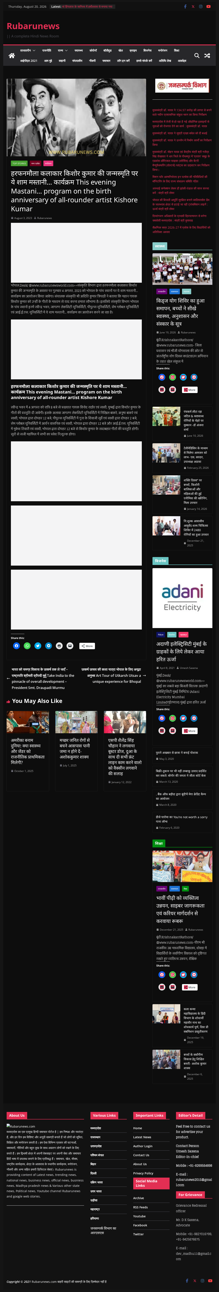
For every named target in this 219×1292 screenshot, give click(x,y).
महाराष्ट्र (183, 634)
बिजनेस (147, 50)
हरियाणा (94, 1218)
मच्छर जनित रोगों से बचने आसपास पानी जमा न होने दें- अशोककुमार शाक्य (75, 748)
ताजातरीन (25, 50)
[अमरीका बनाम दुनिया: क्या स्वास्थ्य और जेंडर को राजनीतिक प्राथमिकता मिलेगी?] (28, 714)
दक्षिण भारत (96, 1182)
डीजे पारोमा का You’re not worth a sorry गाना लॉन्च (181, 819)
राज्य (60, 50)
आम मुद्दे (48, 61)
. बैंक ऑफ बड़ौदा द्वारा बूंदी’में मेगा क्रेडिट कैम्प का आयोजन (181, 796)
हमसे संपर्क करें (144, 61)
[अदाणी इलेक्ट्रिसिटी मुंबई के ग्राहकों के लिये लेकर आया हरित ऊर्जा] (182, 598)
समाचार (106, 61)
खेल (120, 50)
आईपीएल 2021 (28, 61)
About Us (140, 1164)
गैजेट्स (160, 634)
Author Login (142, 1146)
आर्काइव (182, 61)
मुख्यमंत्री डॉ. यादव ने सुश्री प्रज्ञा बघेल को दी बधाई (179, 133)
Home (137, 1128)
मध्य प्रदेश (35, 163)
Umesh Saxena (189, 668)
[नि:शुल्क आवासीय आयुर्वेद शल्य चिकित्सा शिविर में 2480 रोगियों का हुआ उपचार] (166, 533)
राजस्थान (174, 291)
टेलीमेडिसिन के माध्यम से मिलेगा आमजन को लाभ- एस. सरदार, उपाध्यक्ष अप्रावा (196, 455)
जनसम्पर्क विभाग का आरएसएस (103, 1230)
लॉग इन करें (123, 61)
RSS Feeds (140, 1207)
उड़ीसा (93, 1200)
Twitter (138, 1234)
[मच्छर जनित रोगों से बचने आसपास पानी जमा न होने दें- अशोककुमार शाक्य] (76, 714)
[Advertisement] (76, 253)
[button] (33, 50)
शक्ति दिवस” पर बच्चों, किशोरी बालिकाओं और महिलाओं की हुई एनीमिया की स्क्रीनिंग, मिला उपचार (195, 491)
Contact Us (141, 1155)
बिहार (93, 1164)
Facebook (140, 1225)
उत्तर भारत (96, 1191)
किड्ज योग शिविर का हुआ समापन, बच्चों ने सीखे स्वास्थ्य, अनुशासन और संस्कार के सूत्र (180, 312)
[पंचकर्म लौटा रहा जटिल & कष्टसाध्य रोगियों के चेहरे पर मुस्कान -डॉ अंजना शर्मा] (166, 424)
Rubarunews (33, 26)
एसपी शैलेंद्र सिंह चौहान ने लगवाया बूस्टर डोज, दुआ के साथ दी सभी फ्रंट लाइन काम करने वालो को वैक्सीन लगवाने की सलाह (125, 756)
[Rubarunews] (12, 55)
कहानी (62, 61)
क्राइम (133, 50)
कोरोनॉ (93, 50)
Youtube (139, 1216)
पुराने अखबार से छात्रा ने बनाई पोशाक (177, 753)
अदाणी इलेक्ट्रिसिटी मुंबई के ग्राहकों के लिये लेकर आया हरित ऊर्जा (181, 651)
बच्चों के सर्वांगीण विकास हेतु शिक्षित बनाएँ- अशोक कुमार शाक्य (195, 1061)
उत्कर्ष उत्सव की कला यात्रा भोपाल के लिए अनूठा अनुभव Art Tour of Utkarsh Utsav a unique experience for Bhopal (111, 675)
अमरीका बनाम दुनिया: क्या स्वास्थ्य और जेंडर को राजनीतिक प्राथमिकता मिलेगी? (27, 751)
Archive (138, 1198)
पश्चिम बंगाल (97, 1155)
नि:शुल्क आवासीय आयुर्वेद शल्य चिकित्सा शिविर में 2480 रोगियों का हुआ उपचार (196, 528)
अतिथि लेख (165, 61)
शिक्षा (176, 50)
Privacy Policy (143, 1173)
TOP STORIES (19, 163)
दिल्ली (93, 1173)
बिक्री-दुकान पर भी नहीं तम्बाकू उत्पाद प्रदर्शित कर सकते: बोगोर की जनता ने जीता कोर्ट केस (181, 773)
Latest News (142, 1137)
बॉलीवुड (108, 50)
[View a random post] (207, 55)
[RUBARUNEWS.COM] (21, 1126)
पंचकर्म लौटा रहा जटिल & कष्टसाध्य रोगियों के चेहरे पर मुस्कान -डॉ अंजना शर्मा (194, 420)
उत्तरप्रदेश (96, 1146)
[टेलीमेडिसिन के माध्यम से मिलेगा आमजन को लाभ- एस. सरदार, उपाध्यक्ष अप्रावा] (166, 458)
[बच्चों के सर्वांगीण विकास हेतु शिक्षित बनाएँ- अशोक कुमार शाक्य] (166, 1067)
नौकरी (92, 61)
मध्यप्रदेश (95, 1128)
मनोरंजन (162, 50)
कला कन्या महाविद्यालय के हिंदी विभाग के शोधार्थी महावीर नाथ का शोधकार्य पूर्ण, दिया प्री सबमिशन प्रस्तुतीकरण (196, 1020)
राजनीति (46, 50)
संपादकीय (77, 61)
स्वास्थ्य (79, 50)
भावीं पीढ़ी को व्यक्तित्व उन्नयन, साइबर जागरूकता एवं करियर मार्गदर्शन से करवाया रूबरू (180, 909)
